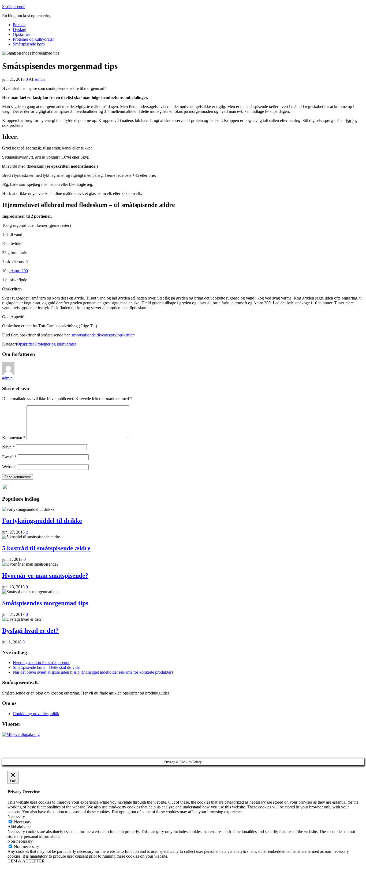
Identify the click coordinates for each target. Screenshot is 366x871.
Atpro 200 (19, 270)
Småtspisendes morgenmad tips (45, 603)
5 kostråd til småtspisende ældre (46, 548)
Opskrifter (21, 34)
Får (348, 120)
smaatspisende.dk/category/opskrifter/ (103, 335)
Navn (8, 447)
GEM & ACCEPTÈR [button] (26, 861)
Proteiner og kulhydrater (33, 39)
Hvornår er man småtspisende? (45, 575)
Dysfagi (19, 29)
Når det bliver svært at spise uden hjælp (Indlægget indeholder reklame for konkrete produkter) (93, 672)
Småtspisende (13, 6)
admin (39, 79)
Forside (19, 24)
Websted (9, 467)
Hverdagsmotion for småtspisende (41, 662)
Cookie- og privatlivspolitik (36, 713)
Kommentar (13, 437)
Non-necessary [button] (20, 841)
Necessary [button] (16, 816)
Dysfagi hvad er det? (30, 630)
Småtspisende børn (29, 44)
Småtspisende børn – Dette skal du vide (46, 667)
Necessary (22, 822)
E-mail (9, 457)
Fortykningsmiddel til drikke (42, 520)
